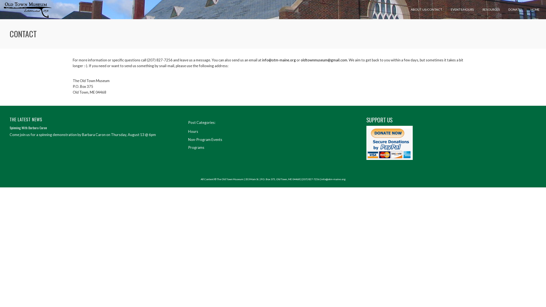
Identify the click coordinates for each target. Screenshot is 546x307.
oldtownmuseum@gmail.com (324, 60)
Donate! (515, 9)
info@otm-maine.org (279, 60)
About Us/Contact (426, 9)
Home (535, 9)
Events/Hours (462, 9)
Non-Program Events (205, 139)
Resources (491, 9)
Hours (193, 131)
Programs (196, 147)
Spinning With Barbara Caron (28, 127)
